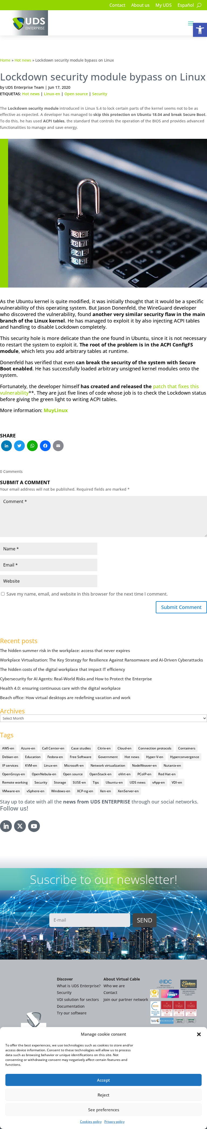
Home (5, 60)
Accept (103, 1080)
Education (33, 757)
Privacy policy (114, 1121)
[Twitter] (19, 446)
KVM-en (31, 765)
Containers (186, 748)
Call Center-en (53, 748)
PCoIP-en (144, 774)
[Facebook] (45, 446)
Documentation (71, 1006)
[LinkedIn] (6, 446)
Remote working (15, 782)
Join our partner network (126, 999)
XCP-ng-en (85, 791)
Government (108, 757)
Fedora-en (55, 757)
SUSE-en (79, 782)
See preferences (103, 1109)
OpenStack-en (100, 774)
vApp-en (158, 782)
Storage (60, 782)
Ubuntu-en (114, 782)
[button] (200, 30)
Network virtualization (108, 765)
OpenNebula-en (44, 774)
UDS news (138, 782)
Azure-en (28, 748)
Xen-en (105, 791)
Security (99, 93)
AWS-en (8, 748)
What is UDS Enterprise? (79, 985)
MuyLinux (56, 410)
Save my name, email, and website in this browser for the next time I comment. (87, 594)
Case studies (81, 748)
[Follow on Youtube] (34, 826)
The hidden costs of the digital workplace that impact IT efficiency (62, 669)
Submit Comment (181, 607)
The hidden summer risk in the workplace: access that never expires (65, 650)
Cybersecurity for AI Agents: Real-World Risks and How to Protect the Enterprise (76, 678)
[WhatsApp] (32, 446)
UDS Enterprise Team (24, 87)
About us (140, 5)
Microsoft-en (74, 765)
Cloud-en (125, 748)
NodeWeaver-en (144, 765)
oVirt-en (124, 774)
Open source (76, 93)
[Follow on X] (20, 826)
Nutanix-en (172, 765)
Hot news (23, 60)
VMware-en (11, 791)
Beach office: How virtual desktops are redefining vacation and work (65, 697)
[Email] (58, 446)
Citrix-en (104, 748)
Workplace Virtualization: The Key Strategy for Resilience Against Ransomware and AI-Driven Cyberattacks (101, 660)
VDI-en (177, 782)
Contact (117, 5)
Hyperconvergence (184, 757)
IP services (10, 765)
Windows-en (60, 791)
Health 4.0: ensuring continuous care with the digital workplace (60, 688)
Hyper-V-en (154, 757)
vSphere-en (35, 791)
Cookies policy (91, 1121)
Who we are (114, 985)
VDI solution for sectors (78, 999)
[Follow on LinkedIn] (6, 826)
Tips (96, 782)
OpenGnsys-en (13, 774)
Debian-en (10, 757)
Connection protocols (154, 748)
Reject (103, 1095)
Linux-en (52, 93)
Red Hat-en (167, 774)
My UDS (164, 5)
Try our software (72, 1012)
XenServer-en (128, 791)
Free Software (80, 757)
